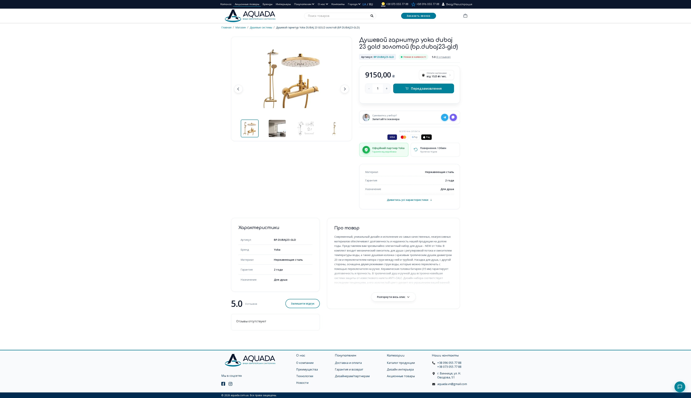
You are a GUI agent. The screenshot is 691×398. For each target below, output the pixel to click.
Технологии (304, 376)
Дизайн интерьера (400, 369)
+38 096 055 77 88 (428, 4)
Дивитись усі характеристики (407, 200)
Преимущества (307, 369)
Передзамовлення (426, 88)
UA (364, 4)
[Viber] (453, 117)
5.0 (441, 57)
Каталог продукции (401, 363)
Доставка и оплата (348, 363)
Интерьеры (283, 4)
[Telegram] (444, 117)
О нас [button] (322, 4)
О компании (304, 363)
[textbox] (340, 16)
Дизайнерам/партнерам (352, 376)
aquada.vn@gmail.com (452, 384)
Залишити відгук (302, 303)
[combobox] (340, 16)
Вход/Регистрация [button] (459, 4)
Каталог (225, 4)
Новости (302, 383)
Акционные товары (247, 4)
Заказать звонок (418, 15)
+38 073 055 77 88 (397, 4)
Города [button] (353, 4)
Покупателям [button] (303, 4)
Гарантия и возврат (349, 369)
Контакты (338, 4)
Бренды (267, 4)
